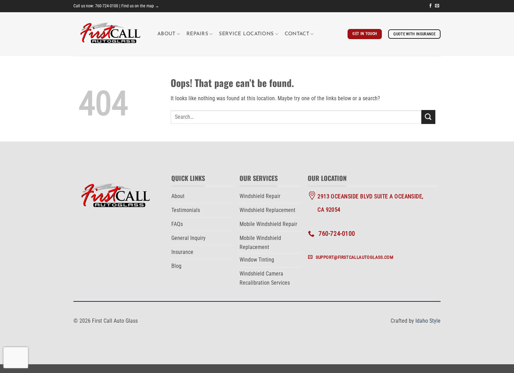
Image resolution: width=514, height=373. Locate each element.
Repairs (197, 34)
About (166, 34)
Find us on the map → (140, 5)
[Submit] (428, 117)
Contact (297, 34)
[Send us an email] (437, 5)
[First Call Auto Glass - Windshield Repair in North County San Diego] (110, 34)
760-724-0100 (106, 5)
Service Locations (246, 34)
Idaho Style (428, 320)
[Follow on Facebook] (430, 5)
